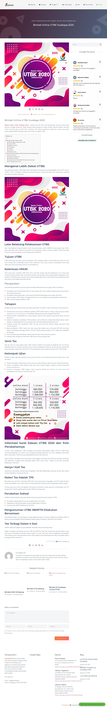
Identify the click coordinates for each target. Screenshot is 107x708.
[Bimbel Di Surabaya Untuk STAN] (59, 578)
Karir (78, 4)
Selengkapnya (9, 677)
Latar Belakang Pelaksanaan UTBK (17, 142)
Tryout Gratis (89, 4)
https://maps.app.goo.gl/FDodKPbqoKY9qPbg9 (69, 695)
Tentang (43, 4)
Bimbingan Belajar (49, 114)
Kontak (100, 4)
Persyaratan (12, 147)
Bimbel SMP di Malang (14, 592)
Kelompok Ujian (12, 151)
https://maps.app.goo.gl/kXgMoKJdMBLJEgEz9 (69, 667)
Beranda (32, 4)
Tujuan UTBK (12, 143)
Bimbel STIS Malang (35, 589)
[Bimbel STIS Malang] (37, 579)
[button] (92, 704)
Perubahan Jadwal (13, 158)
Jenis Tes (11, 150)
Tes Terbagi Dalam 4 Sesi (15, 161)
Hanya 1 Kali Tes (12, 155)
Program (54, 4)
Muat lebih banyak (87, 135)
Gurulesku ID (25, 114)
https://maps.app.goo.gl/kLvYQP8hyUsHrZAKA (68, 681)
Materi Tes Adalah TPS (14, 156)
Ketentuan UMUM (13, 145)
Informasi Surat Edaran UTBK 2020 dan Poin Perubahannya (23, 153)
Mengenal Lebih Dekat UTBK (14, 140)
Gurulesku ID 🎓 (66, 705)
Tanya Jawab (68, 4)
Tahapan (11, 148)
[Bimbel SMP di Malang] (14, 581)
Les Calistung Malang (88, 676)
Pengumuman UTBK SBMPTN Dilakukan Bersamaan (22, 160)
